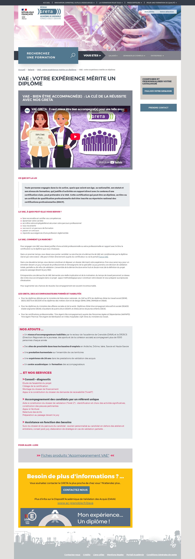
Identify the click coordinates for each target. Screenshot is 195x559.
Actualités (149, 12)
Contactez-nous (72, 554)
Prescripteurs (134, 3)
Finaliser (158, 91)
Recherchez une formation (41, 55)
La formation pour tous (110, 3)
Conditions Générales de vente (162, 554)
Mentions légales (115, 554)
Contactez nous (75, 490)
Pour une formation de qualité (161, 3)
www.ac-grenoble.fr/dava (75, 503)
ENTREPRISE (156, 56)
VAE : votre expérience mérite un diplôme (56, 69)
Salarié (31, 69)
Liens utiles (98, 554)
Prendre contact (158, 108)
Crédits (86, 554)
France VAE (103, 257)
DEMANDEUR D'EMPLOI (133, 56)
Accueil (46, 3)
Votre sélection (167, 12)
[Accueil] (41, 15)
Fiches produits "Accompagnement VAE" (75, 455)
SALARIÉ (112, 56)
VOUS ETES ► (92, 55)
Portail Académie (135, 554)
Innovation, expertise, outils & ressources (74, 3)
